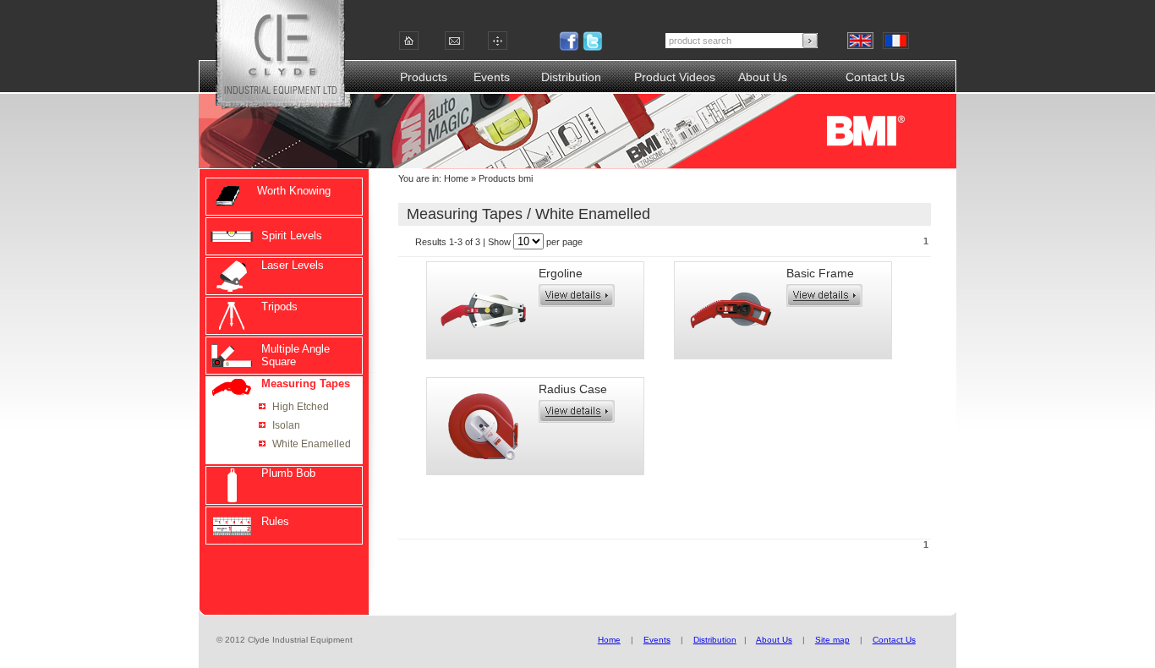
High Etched (300, 407)
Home (456, 178)
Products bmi (504, 178)
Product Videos (674, 77)
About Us (762, 77)
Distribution (571, 77)
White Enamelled (311, 444)
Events (491, 77)
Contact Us (875, 77)
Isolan (286, 425)
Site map (832, 639)
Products (423, 77)
